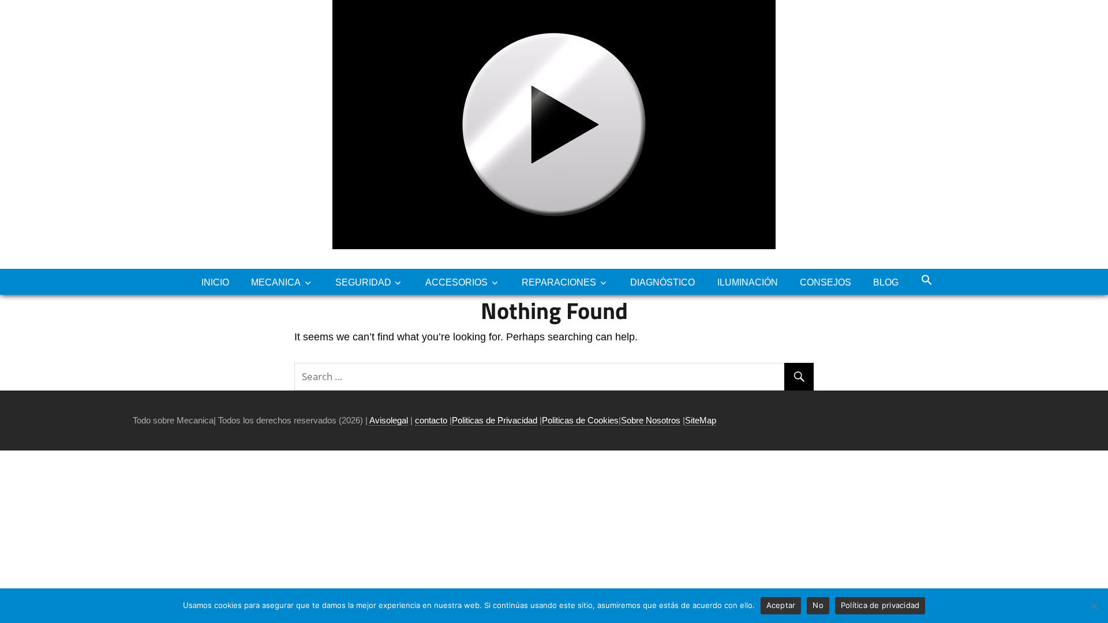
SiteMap (700, 420)
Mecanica (276, 282)
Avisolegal (388, 420)
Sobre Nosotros (650, 420)
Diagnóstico (662, 282)
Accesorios (456, 282)
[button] (926, 279)
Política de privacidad (880, 605)
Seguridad (363, 282)
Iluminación (747, 282)
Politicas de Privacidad (494, 420)
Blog (886, 282)
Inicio (215, 282)
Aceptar (781, 605)
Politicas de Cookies (580, 420)
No (818, 605)
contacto (431, 420)
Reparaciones (559, 282)
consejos (825, 282)
